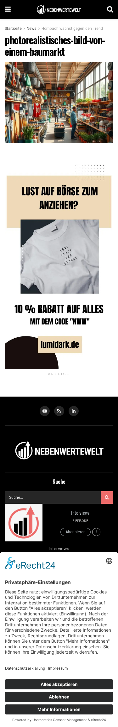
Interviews (80, 512)
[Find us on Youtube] (45, 411)
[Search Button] (110, 9)
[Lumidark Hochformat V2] (59, 260)
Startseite (13, 28)
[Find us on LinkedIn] (74, 411)
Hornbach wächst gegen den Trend (72, 28)
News (32, 28)
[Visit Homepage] (58, 9)
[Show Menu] (8, 9)
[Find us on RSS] (59, 411)
